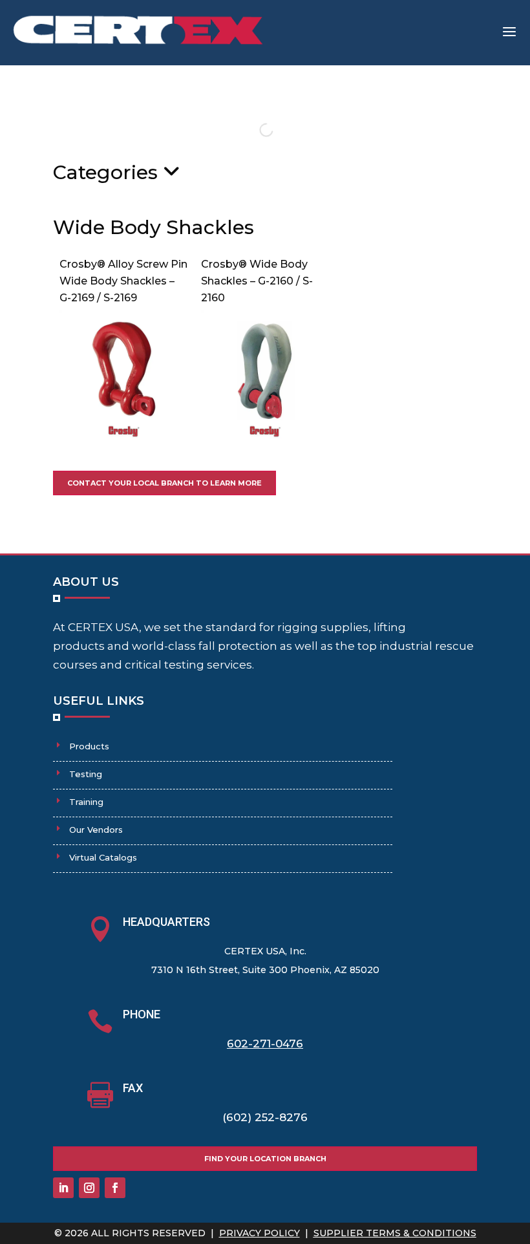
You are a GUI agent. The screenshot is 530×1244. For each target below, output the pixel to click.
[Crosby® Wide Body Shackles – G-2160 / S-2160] (265, 435)
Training (86, 802)
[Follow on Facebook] (115, 1187)
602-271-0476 (265, 1043)
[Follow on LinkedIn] (63, 1187)
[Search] (255, 130)
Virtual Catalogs (103, 857)
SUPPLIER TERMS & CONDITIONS (394, 1233)
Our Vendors (96, 829)
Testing (85, 774)
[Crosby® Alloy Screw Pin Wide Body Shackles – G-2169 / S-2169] (123, 435)
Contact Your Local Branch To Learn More (164, 483)
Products (89, 746)
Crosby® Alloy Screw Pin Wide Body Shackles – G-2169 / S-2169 (123, 281)
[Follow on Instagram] (89, 1187)
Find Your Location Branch (265, 1158)
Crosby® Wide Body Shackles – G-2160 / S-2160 (257, 281)
